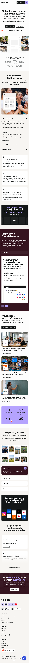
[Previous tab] (2, 306)
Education (3, 628)
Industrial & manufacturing (7, 635)
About (2, 641)
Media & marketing (5, 634)
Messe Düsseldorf (5, 618)
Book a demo (4, 643)
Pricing (2, 647)
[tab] (14, 470)
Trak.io (3, 615)
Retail (2, 632)
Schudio (3, 620)
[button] (26, 2)
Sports (3, 630)
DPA (20, 658)
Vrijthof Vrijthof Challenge (7, 622)
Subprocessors (8, 658)
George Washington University (8, 617)
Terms (2, 658)
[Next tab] (6, 306)
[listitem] (14, 130)
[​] (2, 604)
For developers (4, 645)
